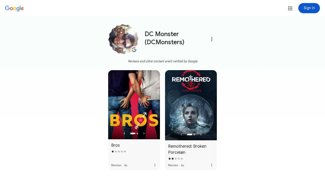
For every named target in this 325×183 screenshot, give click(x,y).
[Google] (14, 9)
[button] (290, 8)
